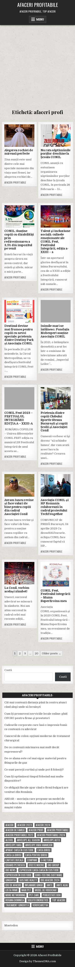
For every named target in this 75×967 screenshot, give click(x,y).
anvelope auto (52, 840)
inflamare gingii (34, 885)
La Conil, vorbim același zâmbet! (16, 589)
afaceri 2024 (43, 825)
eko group (53, 865)
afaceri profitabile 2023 (19, 835)
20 (36, 653)
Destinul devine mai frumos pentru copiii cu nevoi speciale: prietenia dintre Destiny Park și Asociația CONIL (19, 334)
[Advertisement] (37, 64)
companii (32, 860)
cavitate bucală (14, 860)
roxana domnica (14, 900)
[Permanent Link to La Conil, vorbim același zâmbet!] (19, 573)
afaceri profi (36, 830)
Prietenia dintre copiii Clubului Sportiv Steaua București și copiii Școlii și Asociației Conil (54, 421)
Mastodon (11, 925)
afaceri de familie (15, 830)
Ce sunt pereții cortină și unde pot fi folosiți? (34, 769)
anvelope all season (28, 840)
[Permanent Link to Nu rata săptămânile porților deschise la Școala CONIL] (56, 135)
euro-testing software (48, 875)
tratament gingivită (17, 905)
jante (49, 885)
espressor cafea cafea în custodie (39, 870)
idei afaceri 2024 (50, 880)
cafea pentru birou (36, 855)
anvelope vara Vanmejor (38, 845)
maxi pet (26, 890)
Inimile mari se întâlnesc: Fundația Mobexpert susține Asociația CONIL (55, 331)
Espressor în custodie (18, 875)
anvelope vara (13, 845)
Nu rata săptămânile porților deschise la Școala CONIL (55, 154)
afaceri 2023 (24, 825)
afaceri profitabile (58, 830)
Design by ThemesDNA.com (37, 961)
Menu (40, 19)
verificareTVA (40, 905)
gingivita (10, 880)
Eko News (10, 870)
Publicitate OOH (52, 895)
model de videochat (46, 890)
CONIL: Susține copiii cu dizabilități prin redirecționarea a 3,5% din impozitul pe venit (19, 239)
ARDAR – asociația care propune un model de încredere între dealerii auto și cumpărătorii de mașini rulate (36, 803)
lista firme (11, 890)
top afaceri (58, 900)
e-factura (46, 860)
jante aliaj (62, 885)
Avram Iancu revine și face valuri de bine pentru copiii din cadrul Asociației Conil (19, 507)
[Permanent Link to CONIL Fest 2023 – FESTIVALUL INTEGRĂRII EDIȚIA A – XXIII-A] (19, 398)
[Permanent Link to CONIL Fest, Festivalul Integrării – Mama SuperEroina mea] (56, 574)
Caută (8, 670)
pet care (34, 895)
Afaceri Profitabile (37, 4)
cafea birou (43, 850)
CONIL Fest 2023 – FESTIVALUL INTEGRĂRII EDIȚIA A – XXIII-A (18, 418)
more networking (15, 895)
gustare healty (28, 880)
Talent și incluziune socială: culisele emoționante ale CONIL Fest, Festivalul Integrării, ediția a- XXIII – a (55, 241)
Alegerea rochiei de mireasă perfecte (18, 152)
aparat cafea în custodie (19, 850)
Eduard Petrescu (15, 865)
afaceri (9, 825)
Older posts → (51, 653)
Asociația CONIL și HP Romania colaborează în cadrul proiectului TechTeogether (55, 507)
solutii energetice (38, 900)
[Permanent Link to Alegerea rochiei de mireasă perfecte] (19, 135)
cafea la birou (13, 855)
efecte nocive (36, 865)
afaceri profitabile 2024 (51, 835)
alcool (9, 840)
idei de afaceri (13, 885)
